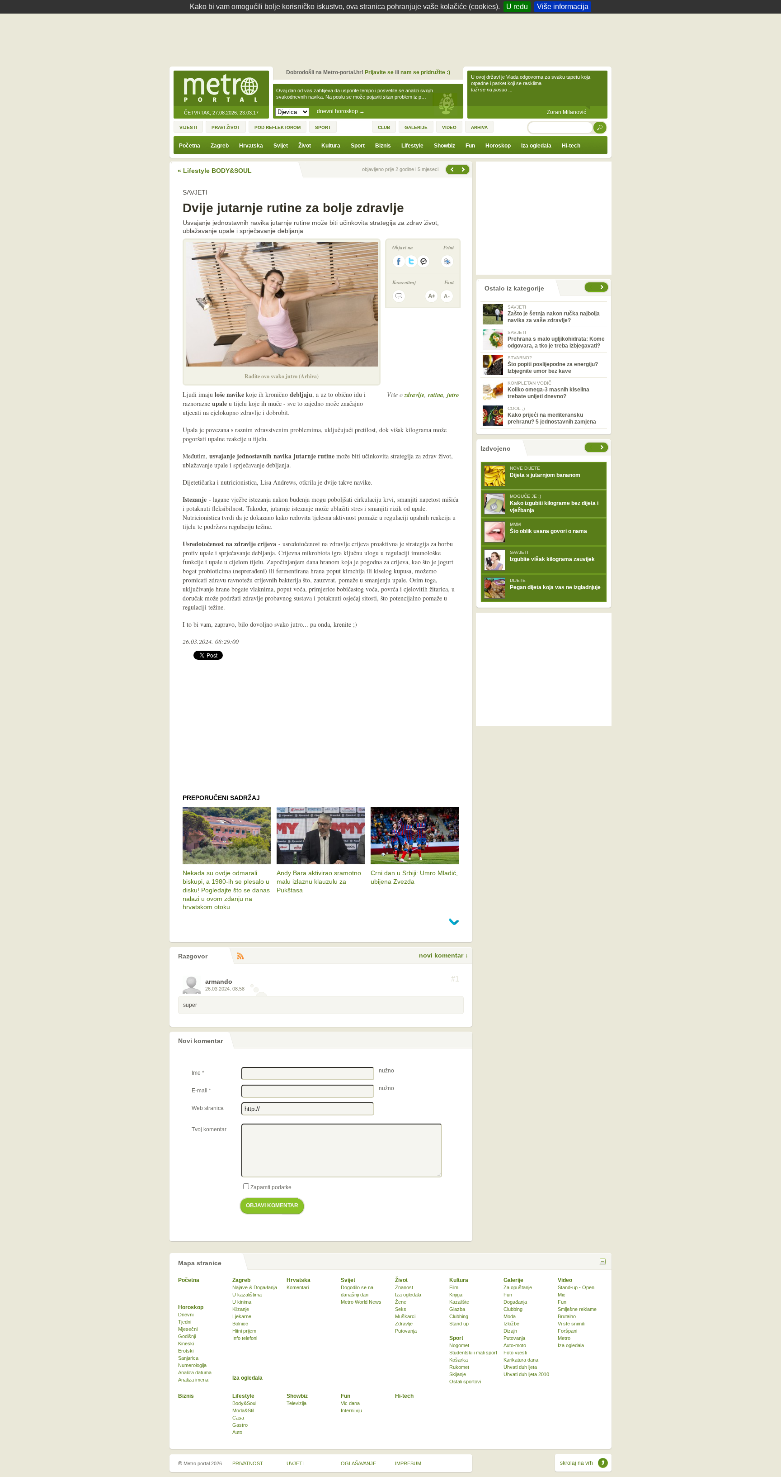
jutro (453, 395)
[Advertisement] (392, 38)
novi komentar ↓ (443, 955)
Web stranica (208, 1108)
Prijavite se (379, 72)
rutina (435, 395)
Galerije (513, 1280)
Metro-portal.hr (221, 89)
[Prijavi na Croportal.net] (424, 261)
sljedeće (603, 447)
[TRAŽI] (600, 127)
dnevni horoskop (341, 111)
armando (218, 981)
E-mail (201, 1090)
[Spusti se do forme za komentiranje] (398, 296)
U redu (517, 6)
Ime (198, 1073)
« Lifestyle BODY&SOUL (215, 170)
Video (565, 1280)
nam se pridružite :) (425, 72)
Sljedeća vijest (451, 169)
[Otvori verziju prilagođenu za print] (447, 261)
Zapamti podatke (271, 1187)
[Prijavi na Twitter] (411, 261)
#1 (455, 979)
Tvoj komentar (209, 1129)
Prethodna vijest (464, 169)
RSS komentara (240, 956)
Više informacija (562, 6)
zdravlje (414, 395)
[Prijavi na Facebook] (398, 261)
